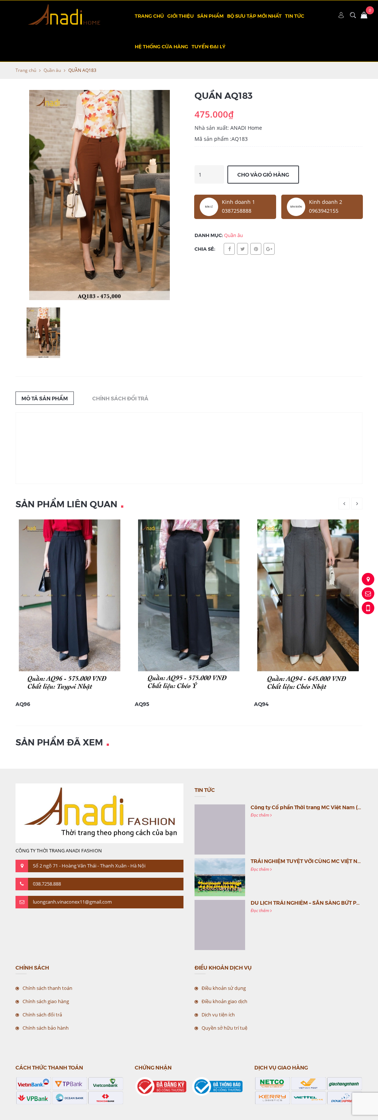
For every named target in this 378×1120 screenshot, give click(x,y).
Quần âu (52, 70)
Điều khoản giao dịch (224, 1001)
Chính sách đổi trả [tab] (120, 398)
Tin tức (294, 15)
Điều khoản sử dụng (224, 988)
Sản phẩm (210, 15)
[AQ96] (69, 607)
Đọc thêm (260, 815)
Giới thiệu (180, 15)
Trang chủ (149, 15)
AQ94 (261, 703)
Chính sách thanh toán (47, 988)
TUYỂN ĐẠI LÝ (209, 46)
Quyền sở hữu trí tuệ (224, 1028)
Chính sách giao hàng (46, 1001)
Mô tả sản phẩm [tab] (44, 398)
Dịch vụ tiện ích (218, 1014)
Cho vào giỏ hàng (263, 174)
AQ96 (23, 703)
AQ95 (142, 703)
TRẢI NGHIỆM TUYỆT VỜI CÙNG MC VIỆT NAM (308, 861)
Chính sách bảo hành (46, 1028)
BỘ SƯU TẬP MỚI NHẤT (254, 15)
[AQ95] (189, 607)
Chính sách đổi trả (42, 1014)
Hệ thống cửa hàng (161, 46)
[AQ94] (308, 607)
